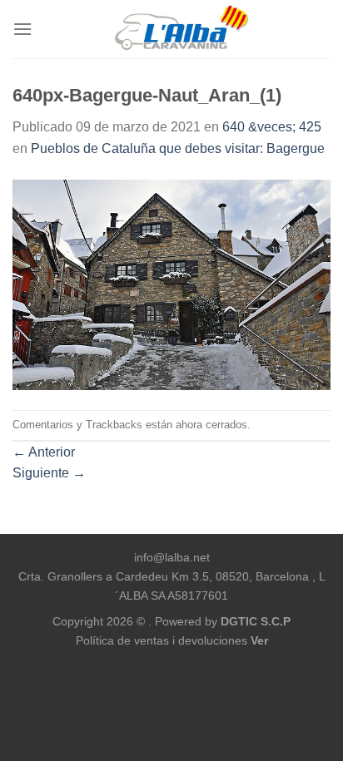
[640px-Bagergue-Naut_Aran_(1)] (171, 284)
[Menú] (22, 28)
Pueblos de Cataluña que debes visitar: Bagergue (178, 148)
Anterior (43, 452)
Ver (259, 640)
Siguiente (49, 473)
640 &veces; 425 (271, 127)
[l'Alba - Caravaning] (181, 29)
